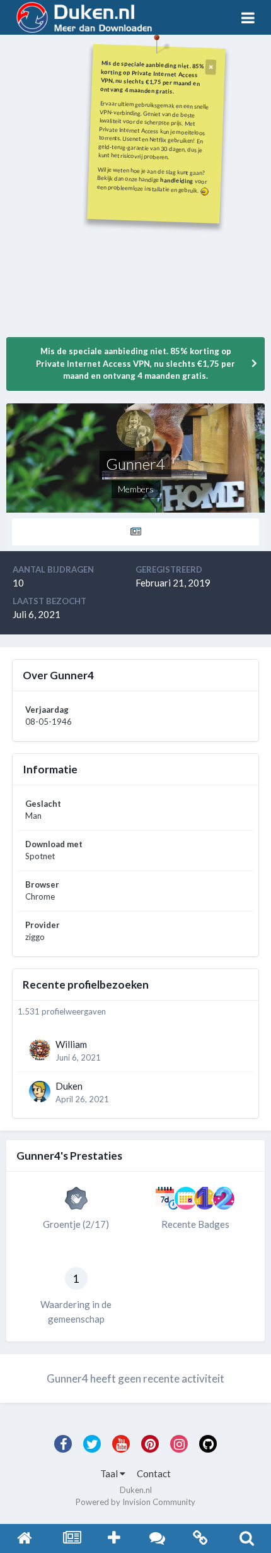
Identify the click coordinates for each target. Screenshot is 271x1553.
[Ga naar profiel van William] (39, 1050)
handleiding (176, 180)
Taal (110, 1473)
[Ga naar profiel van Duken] (39, 1091)
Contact (154, 1473)
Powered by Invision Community (135, 1502)
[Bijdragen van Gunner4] (135, 531)
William (71, 1044)
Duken (69, 1086)
